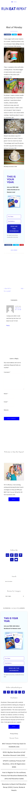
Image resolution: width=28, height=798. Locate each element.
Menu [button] (15, 1)
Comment (7, 372)
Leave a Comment (14, 250)
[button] (14, 202)
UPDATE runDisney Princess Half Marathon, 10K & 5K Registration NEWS (14, 764)
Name (6, 393)
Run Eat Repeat (14, 9)
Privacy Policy (14, 733)
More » (14, 499)
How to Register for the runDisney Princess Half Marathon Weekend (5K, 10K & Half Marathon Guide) (14, 775)
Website (6, 410)
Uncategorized (14, 31)
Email (6, 402)
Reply (8, 325)
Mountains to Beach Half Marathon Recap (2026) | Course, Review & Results (14, 787)
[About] (14, 472)
